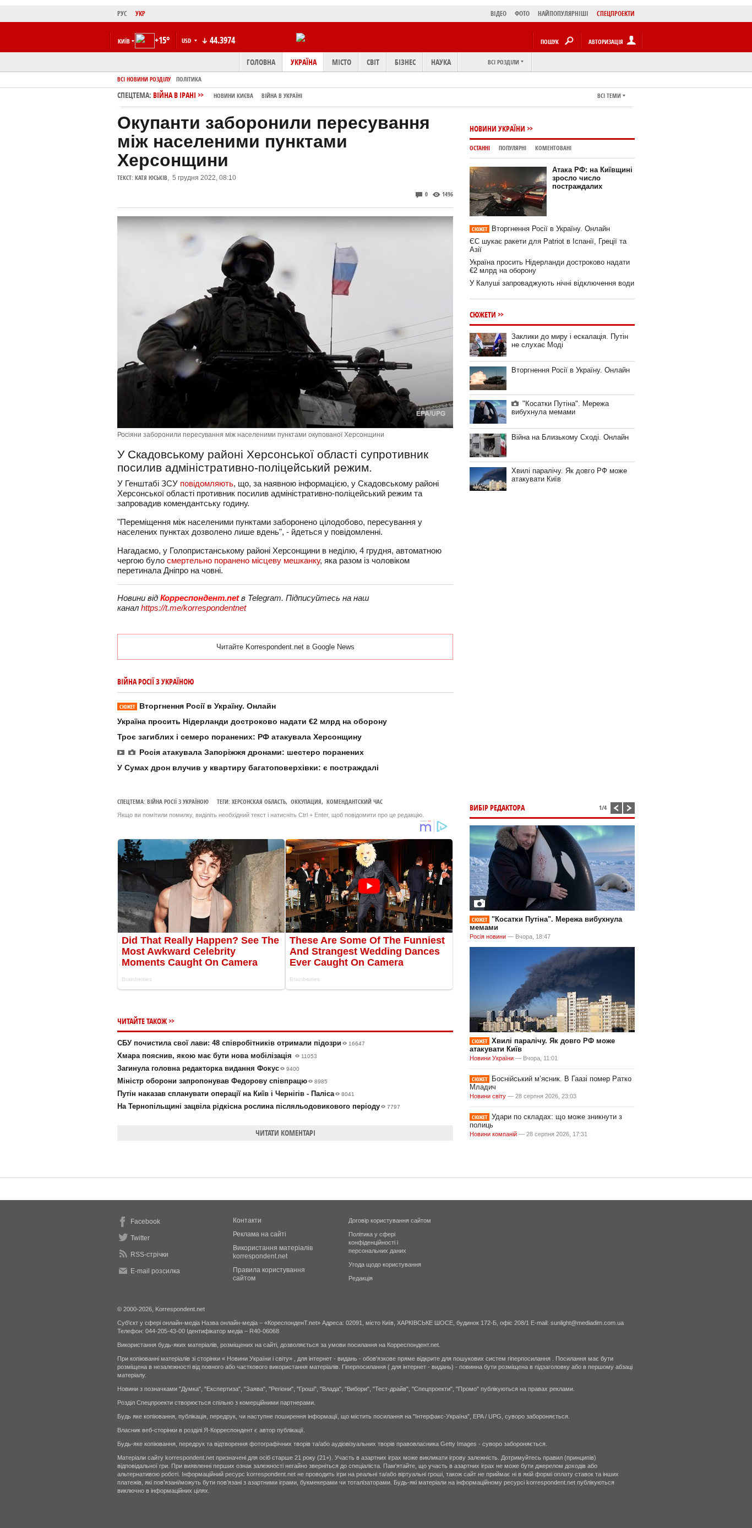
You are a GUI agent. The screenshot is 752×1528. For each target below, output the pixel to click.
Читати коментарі (285, 1132)
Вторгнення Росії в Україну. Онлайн (197, 706)
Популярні (512, 148)
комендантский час (354, 801)
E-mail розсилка (155, 1271)
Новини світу (488, 1096)
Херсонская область (259, 801)
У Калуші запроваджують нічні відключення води (552, 283)
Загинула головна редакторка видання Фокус (208, 1068)
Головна (261, 62)
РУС (122, 13)
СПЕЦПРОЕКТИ (616, 13)
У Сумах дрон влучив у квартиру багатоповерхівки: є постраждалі (248, 767)
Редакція (360, 1278)
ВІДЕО (498, 13)
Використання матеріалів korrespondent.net (273, 1252)
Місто (341, 62)
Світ (373, 62)
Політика (188, 79)
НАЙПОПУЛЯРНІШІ (563, 13)
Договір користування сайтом (389, 1220)
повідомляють (206, 483)
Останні (480, 148)
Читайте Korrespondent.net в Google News (285, 647)
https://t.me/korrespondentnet (193, 607)
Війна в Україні (281, 95)
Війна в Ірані (227, 95)
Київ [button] (124, 41)
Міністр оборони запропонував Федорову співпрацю (222, 1081)
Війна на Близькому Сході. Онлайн (570, 437)
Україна (304, 62)
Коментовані (553, 148)
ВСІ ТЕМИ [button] (609, 95)
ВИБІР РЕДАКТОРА (497, 807)
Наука (441, 62)
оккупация (306, 801)
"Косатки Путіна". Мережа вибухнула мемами (560, 407)
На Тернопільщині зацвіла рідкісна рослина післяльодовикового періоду (258, 1106)
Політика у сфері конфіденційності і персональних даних (377, 1242)
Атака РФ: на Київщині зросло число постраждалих (592, 178)
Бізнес (405, 62)
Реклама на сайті (259, 1234)
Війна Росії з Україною (178, 801)
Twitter (140, 1238)
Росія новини (488, 936)
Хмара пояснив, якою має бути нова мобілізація (217, 1055)
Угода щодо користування (384, 1264)
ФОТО (522, 13)
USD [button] (187, 40)
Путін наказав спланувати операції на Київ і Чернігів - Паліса (236, 1093)
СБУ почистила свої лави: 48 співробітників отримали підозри (241, 1043)
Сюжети (483, 314)
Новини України (497, 128)
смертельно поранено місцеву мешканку (243, 560)
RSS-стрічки (149, 1254)
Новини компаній (493, 1134)
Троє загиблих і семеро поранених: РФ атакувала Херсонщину (239, 736)
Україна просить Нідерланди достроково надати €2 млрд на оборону (252, 721)
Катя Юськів (151, 177)
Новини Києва (233, 95)
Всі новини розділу (144, 79)
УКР (140, 13)
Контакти (247, 1220)
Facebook (145, 1221)
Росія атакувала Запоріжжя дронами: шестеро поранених (251, 752)
